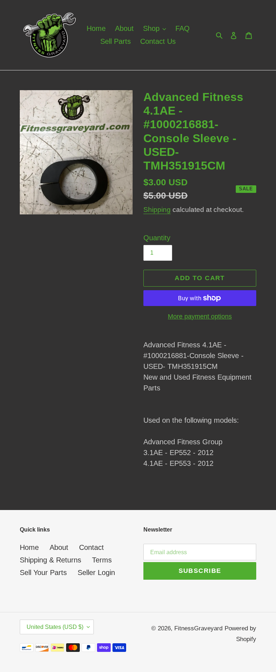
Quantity (156, 238)
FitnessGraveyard (198, 628)
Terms (102, 560)
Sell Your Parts (43, 572)
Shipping (157, 209)
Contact (91, 547)
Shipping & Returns (50, 560)
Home (29, 547)
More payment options (200, 316)
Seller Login (96, 572)
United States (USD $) (55, 627)
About (59, 547)
